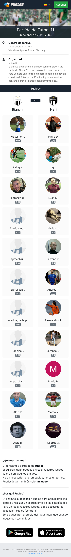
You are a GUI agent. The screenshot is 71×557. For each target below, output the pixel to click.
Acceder (61, 4)
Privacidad (40, 553)
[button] (47, 4)
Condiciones (32, 553)
